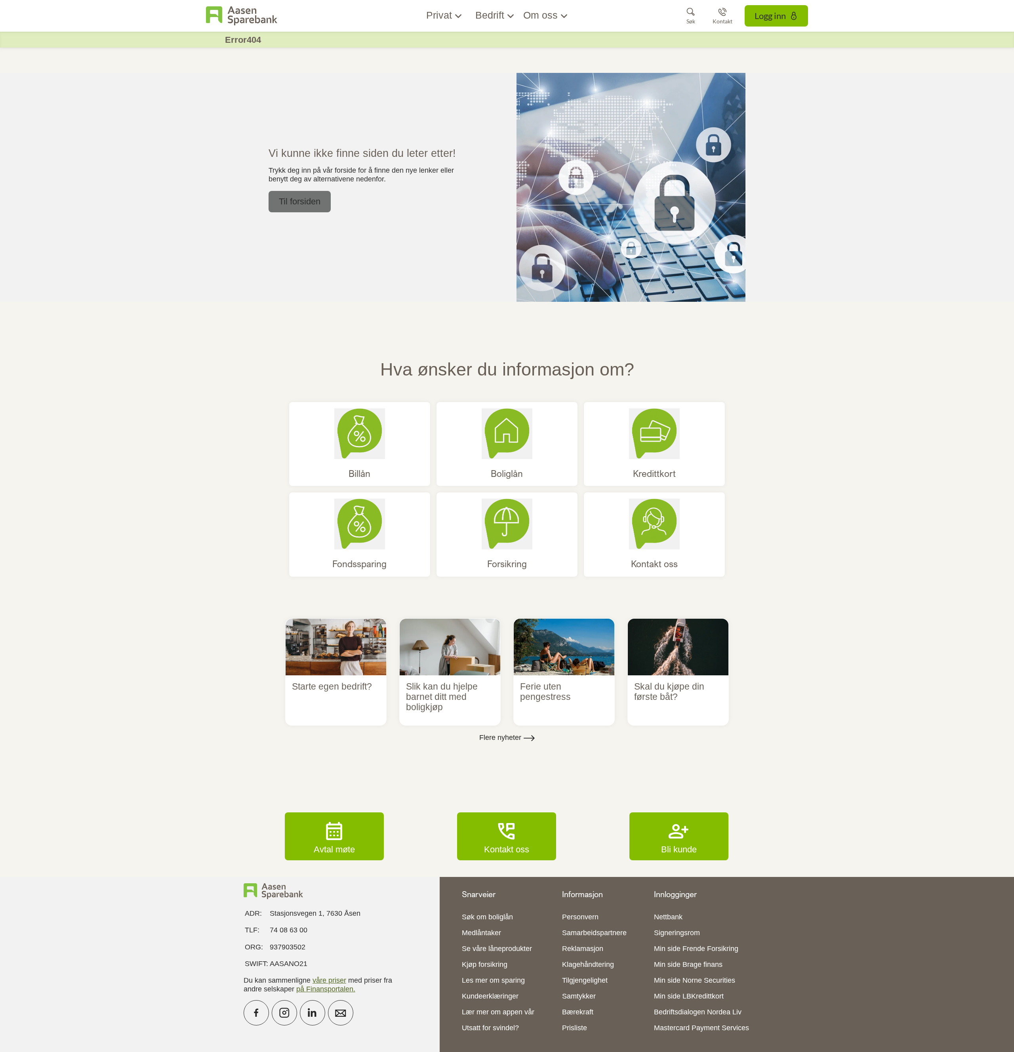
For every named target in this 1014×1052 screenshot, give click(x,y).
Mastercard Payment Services (701, 1028)
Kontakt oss (506, 836)
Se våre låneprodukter (497, 949)
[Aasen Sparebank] (241, 16)
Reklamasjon (582, 949)
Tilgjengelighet (585, 980)
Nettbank (668, 917)
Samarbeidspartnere (594, 933)
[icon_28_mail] (340, 1012)
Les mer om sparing (493, 980)
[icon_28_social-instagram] (284, 1012)
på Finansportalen (324, 989)
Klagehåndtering (588, 964)
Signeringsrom (677, 933)
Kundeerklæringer (490, 996)
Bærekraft (577, 1012)
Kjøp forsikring (484, 964)
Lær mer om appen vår (498, 1012)
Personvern (580, 917)
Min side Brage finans (688, 964)
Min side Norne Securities (694, 980)
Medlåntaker (481, 933)
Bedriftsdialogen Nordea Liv (697, 1012)
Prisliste (574, 1028)
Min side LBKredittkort (689, 996)
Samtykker (579, 996)
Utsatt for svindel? (490, 1028)
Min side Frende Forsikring (696, 949)
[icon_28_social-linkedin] (312, 1012)
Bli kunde (679, 836)
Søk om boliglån (487, 917)
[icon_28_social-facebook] (256, 1012)
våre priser (329, 980)
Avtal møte (334, 836)
